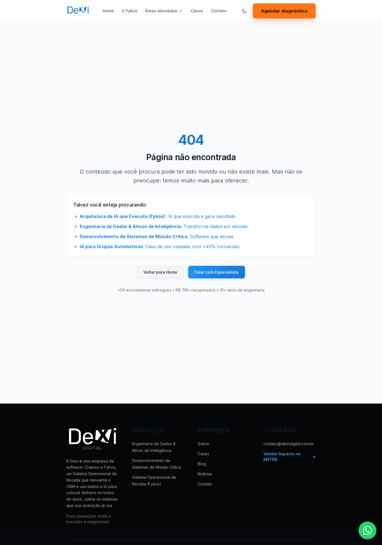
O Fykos (129, 10)
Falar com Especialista (217, 272)
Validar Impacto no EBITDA (289, 456)
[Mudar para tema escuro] (244, 11)
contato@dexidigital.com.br (288, 443)
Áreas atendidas (161, 10)
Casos (197, 10)
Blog (202, 463)
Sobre (203, 443)
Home (108, 10)
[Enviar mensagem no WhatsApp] (367, 530)
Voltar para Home (160, 272)
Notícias (205, 473)
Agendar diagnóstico (284, 11)
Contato (219, 10)
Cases (203, 453)
